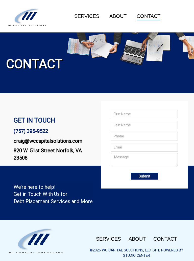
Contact (148, 16)
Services (86, 16)
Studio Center (136, 255)
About (118, 16)
